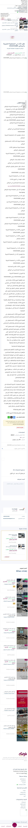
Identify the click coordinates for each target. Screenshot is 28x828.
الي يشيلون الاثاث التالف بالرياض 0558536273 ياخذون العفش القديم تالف (8, 646)
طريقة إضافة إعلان (23, 9)
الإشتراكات (23, 105)
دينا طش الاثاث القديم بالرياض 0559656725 (10, 677)
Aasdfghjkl (14, 509)
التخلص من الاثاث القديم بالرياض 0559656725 (9, 614)
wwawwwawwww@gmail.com (9, 518)
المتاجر (24, 106)
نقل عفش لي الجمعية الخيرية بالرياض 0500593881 (8, 660)
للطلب (11, 603)
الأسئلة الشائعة (4, 16)
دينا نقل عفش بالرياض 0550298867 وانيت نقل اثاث (8, 692)
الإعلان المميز (24, 1)
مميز (14, 586)
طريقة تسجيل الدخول (22, 8)
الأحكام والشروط (4, 13)
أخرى (25, 796)
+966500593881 (6, 516)
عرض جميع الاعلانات (19, 523)
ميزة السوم (24, 3)
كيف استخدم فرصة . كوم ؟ (21, 5)
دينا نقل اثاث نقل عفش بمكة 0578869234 (9, 726)
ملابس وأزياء (23, 792)
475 (16, 510)
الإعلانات (24, 104)
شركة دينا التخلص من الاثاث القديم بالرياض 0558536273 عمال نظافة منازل (9, 709)
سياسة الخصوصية (5, 14)
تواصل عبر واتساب (22, 12)
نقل (21, 437)
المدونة (24, 107)
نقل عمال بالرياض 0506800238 (6, 587)
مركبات (24, 790)
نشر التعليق (20, 498)
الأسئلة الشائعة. (16, 424)
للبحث (11, 586)
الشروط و (22, 424)
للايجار (14, 619)
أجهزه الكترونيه (23, 794)
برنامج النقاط (24, 4)
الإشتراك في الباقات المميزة (21, 11)
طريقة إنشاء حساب (22, 7)
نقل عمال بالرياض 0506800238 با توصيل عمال (9, 580)
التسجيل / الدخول (22, 102)
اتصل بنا (24, 782)
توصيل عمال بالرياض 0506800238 (10, 597)
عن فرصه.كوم (24, 0)
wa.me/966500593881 (14, 186)
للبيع (14, 695)
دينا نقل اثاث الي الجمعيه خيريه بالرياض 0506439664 (8, 628)
